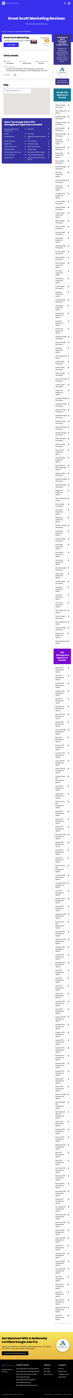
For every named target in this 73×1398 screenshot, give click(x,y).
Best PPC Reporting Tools (23, 1382)
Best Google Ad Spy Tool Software (26, 1379)
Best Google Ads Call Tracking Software (27, 1368)
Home (4, 31)
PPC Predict (47, 1371)
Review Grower (48, 1374)
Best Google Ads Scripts (23, 1377)
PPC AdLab (47, 1368)
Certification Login (63, 1374)
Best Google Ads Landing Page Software (27, 1371)
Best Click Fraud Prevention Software (27, 1374)
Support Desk (62, 1377)
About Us (61, 1368)
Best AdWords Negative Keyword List (26, 1385)
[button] (64, 3)
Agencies (11, 31)
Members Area (62, 1371)
